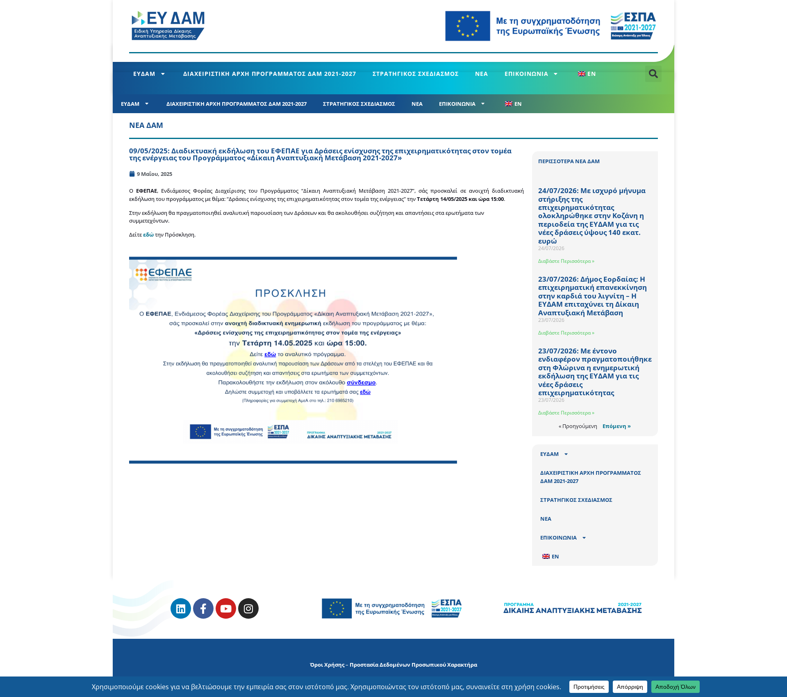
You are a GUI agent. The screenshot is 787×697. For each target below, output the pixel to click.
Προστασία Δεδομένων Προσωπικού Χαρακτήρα (413, 664)
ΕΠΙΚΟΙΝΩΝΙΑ (526, 73)
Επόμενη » (617, 426)
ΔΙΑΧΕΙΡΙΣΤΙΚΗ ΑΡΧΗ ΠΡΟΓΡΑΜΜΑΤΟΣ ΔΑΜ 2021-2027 (269, 73)
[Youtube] (226, 608)
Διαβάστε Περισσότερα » (566, 260)
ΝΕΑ (481, 73)
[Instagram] (248, 608)
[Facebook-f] (203, 608)
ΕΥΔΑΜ (144, 73)
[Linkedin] (181, 608)
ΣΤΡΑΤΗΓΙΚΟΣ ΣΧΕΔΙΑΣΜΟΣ (416, 73)
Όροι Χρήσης (327, 664)
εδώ (149, 234)
